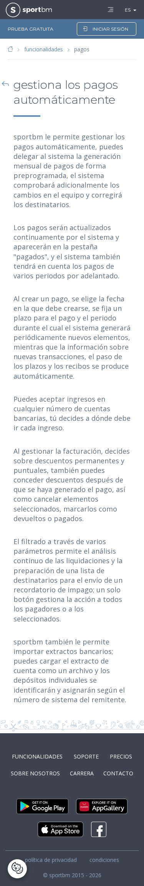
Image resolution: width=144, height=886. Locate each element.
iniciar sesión (110, 29)
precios (121, 756)
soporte (86, 756)
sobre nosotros (35, 773)
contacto (118, 773)
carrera (82, 773)
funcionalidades (43, 49)
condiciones (104, 859)
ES (128, 10)
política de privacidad (51, 859)
